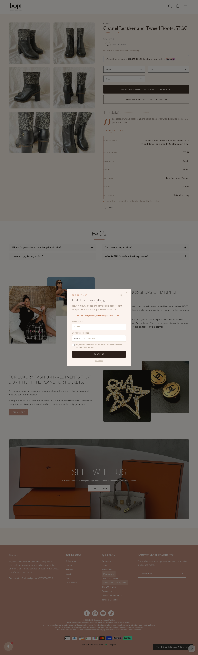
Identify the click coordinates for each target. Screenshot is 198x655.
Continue (99, 354)
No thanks (99, 361)
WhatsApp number (81, 333)
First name (77, 321)
